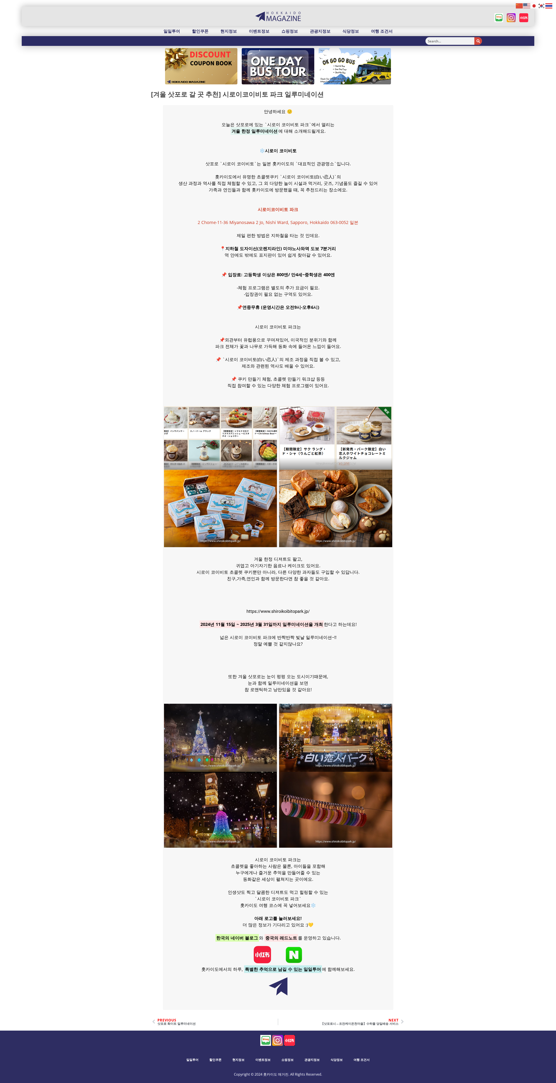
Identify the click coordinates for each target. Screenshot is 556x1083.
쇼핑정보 (289, 31)
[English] (527, 5)
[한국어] (541, 5)
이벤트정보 (259, 31)
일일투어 (172, 31)
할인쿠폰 (200, 31)
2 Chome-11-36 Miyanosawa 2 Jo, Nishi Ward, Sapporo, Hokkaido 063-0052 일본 (278, 222)
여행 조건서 (382, 31)
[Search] (478, 41)
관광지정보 (320, 31)
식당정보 (351, 31)
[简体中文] (519, 5)
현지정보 (228, 31)
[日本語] (534, 5)
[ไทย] (549, 5)
